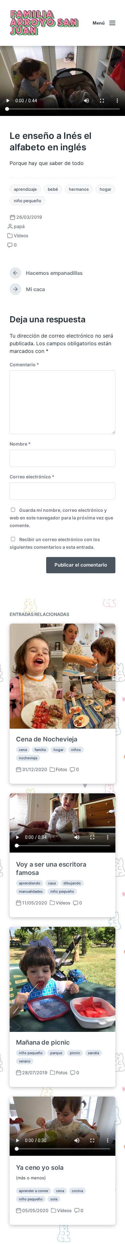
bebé (53, 189)
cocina (77, 1191)
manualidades (31, 891)
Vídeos (21, 235)
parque (56, 1053)
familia (40, 749)
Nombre (20, 444)
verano (24, 1061)
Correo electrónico (32, 476)
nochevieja (28, 758)
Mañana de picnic (43, 1042)
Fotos (61, 769)
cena (23, 749)
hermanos (79, 189)
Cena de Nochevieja (46, 739)
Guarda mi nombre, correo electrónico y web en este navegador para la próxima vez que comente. (61, 517)
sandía (93, 1053)
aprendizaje (25, 189)
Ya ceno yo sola (39, 1167)
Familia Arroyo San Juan (43, 23)
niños (76, 749)
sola (53, 1199)
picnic (75, 1053)
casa (52, 883)
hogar (105, 189)
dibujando (72, 883)
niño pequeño (27, 200)
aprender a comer (33, 1191)
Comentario (24, 364)
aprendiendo (29, 883)
